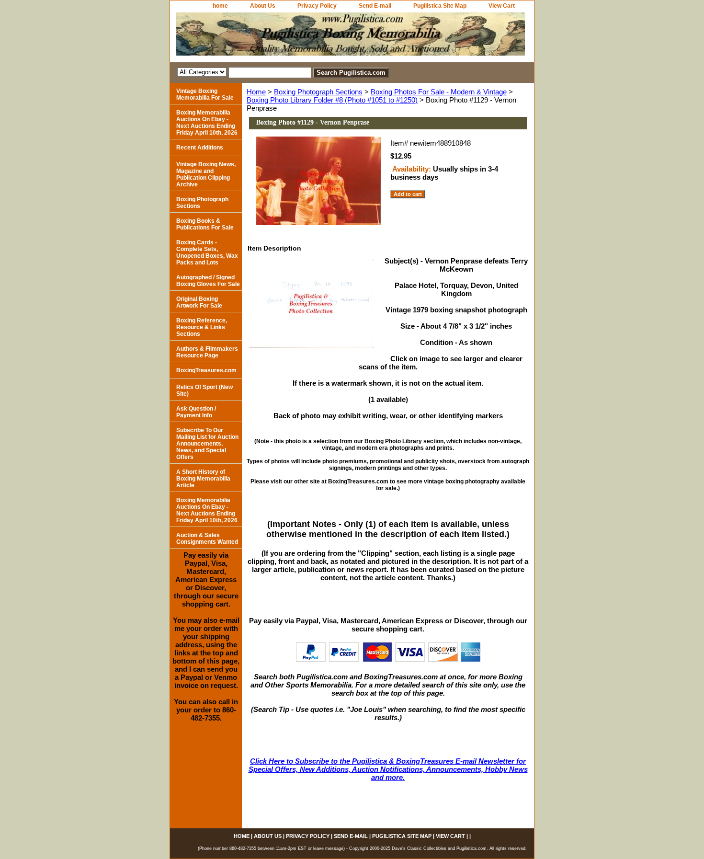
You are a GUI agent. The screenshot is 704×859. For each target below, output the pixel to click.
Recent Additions (199, 147)
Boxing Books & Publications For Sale (205, 224)
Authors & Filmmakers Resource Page (207, 352)
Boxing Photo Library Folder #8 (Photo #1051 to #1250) (332, 100)
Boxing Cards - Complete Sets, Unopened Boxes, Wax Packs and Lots (207, 252)
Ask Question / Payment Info (196, 412)
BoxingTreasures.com (206, 370)
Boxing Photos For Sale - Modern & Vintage (439, 92)
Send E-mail (375, 5)
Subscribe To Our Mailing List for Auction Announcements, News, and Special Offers (207, 443)
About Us (262, 5)
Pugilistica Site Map (439, 5)
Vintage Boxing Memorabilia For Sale (205, 94)
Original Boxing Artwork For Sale (199, 302)
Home (256, 92)
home (220, 5)
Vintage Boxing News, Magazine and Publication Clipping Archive (206, 174)
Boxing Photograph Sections (318, 92)
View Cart (501, 5)
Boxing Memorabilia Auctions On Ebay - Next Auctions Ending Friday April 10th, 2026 (207, 122)
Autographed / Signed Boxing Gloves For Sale (208, 280)
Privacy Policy (317, 5)
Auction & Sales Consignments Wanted (207, 538)
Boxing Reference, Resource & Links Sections (201, 327)
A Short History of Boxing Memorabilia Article (203, 479)
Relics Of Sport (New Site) (204, 390)
